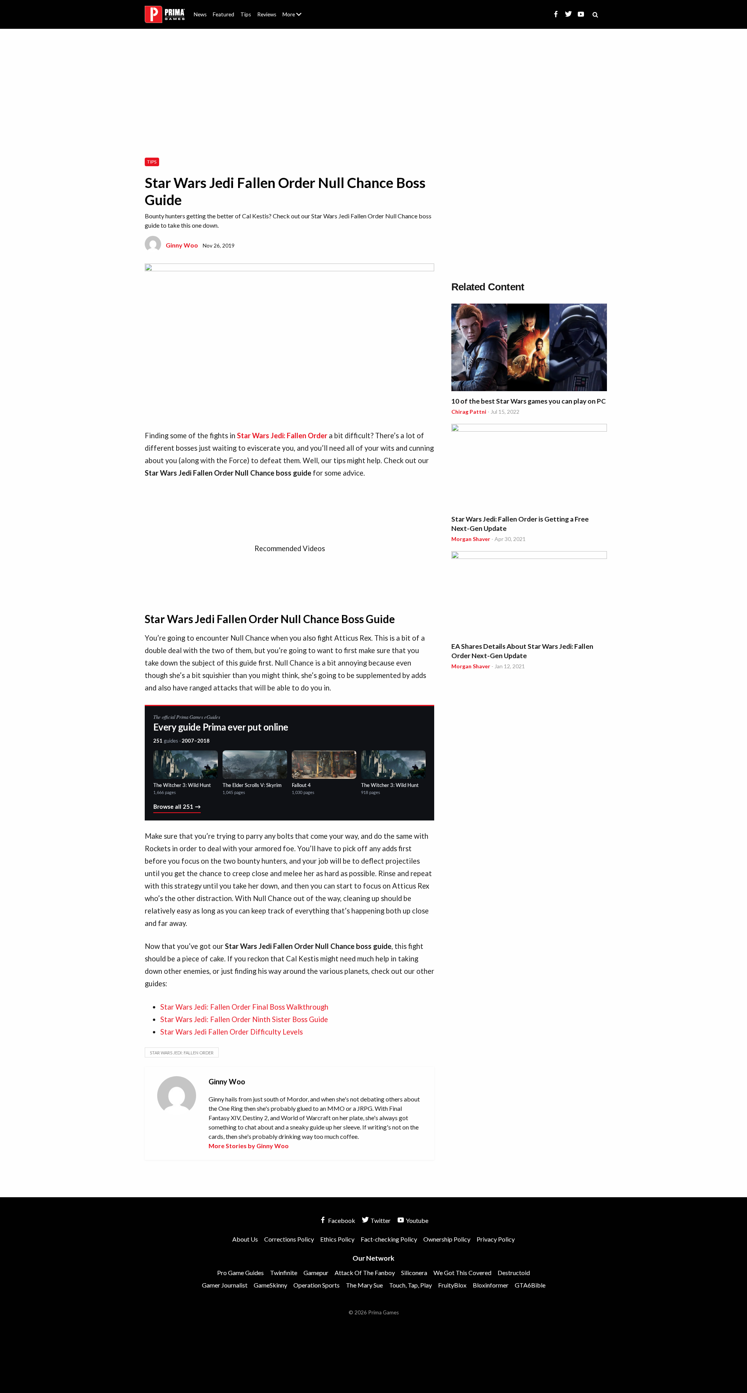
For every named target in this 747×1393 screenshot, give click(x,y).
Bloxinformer (491, 1285)
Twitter (380, 1220)
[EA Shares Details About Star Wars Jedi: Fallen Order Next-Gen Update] (529, 595)
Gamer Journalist (224, 1285)
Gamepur (315, 1272)
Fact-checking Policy (389, 1239)
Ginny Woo (182, 245)
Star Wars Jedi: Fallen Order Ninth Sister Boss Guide (244, 1019)
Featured (223, 14)
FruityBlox (452, 1285)
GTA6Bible (530, 1285)
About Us (293, 10)
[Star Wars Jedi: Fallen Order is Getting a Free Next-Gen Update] (529, 467)
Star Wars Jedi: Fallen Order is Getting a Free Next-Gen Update (520, 523)
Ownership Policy (446, 1239)
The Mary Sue (364, 1285)
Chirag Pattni (468, 411)
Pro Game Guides (240, 1272)
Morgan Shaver (470, 539)
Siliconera (414, 1272)
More (296, 18)
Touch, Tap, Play (410, 1285)
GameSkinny (270, 1285)
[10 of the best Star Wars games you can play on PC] (529, 348)
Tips (245, 14)
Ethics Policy (337, 1239)
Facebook (341, 1220)
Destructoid (514, 1272)
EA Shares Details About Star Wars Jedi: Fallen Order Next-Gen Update (522, 651)
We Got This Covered (462, 1272)
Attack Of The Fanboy (365, 1272)
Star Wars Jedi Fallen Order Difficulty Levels (231, 1032)
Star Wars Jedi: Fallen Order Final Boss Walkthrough (244, 1007)
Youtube (416, 1220)
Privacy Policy (496, 1239)
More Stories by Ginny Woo (249, 1145)
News (200, 14)
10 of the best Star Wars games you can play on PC (528, 401)
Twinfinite (283, 1272)
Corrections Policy (289, 1239)
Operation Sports (316, 1285)
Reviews (266, 14)
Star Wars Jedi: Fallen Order (182, 1052)
